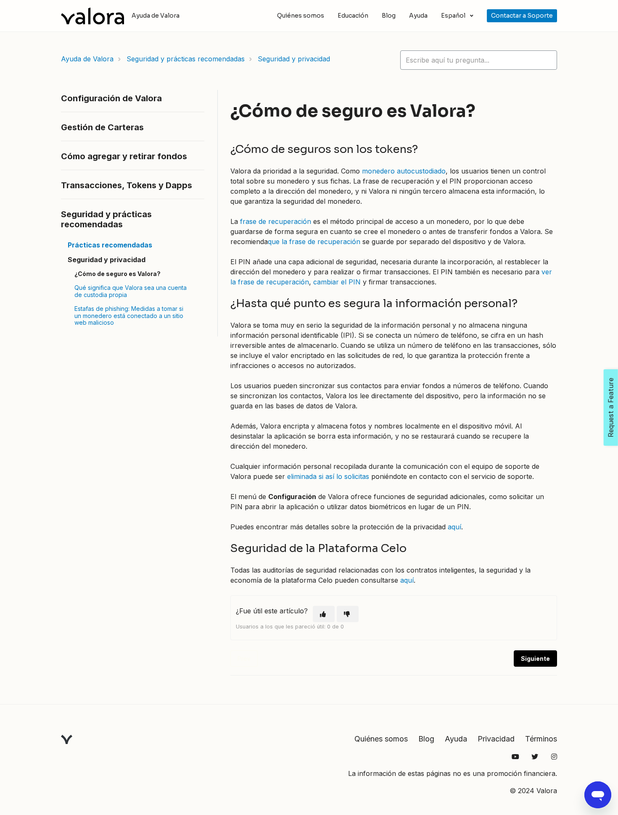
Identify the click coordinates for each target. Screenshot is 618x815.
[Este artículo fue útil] (324, 614)
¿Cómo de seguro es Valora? (117, 273)
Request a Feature (611, 407)
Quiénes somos (300, 15)
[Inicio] (92, 16)
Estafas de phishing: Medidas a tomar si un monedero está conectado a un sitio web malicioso (128, 315)
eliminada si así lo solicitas (328, 476)
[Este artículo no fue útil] (348, 614)
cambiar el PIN (337, 282)
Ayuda (418, 15)
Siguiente (535, 658)
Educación (353, 15)
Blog (389, 15)
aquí (454, 527)
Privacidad (496, 738)
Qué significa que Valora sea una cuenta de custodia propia (130, 291)
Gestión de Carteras (102, 127)
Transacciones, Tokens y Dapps (126, 185)
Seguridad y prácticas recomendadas (186, 59)
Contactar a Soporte (522, 15)
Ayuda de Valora (87, 59)
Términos (541, 738)
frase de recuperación (274, 221)
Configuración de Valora (111, 98)
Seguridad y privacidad (294, 59)
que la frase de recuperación (314, 241)
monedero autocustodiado (404, 171)
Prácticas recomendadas (110, 245)
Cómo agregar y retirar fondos (124, 156)
